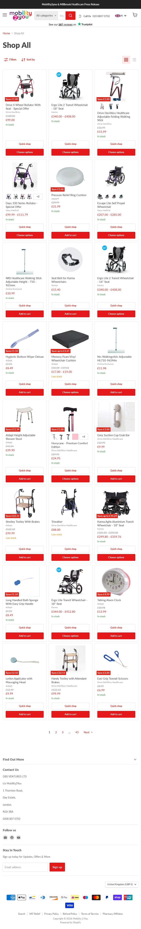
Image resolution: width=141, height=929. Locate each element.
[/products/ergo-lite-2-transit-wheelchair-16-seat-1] (116, 259)
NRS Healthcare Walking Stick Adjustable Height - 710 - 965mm (24, 281)
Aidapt (9, 360)
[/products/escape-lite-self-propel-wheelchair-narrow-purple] (116, 176)
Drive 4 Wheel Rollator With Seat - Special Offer (23, 106)
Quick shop (25, 143)
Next (87, 732)
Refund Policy (70, 913)
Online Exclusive (14, 289)
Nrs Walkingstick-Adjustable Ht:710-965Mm (114, 358)
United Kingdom (120, 884)
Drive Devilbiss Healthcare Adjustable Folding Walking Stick (113, 116)
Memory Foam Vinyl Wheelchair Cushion (63, 358)
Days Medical (12, 210)
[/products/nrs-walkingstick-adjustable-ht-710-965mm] (116, 338)
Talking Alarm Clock (109, 600)
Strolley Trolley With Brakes (23, 521)
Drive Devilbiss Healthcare (64, 525)
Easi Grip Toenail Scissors (112, 678)
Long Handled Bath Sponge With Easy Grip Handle (22, 601)
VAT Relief (34, 913)
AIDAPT (55, 198)
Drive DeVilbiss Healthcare (64, 450)
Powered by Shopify (70, 922)
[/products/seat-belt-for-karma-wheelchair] (70, 259)
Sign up (57, 867)
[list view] (134, 60)
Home (6, 33)
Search (21, 913)
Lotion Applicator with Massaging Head (19, 680)
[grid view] (126, 60)
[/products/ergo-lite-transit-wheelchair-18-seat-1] (70, 582)
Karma (54, 112)
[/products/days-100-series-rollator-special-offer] (24, 176)
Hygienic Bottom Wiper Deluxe (25, 356)
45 (77, 732)
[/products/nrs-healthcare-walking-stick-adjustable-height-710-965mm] (24, 259)
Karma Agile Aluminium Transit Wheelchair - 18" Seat (115, 523)
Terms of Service (90, 913)
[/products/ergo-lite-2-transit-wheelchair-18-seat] (70, 86)
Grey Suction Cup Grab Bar (113, 435)
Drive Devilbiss (13, 112)
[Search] (70, 15)
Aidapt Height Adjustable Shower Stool (20, 436)
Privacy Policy (51, 913)
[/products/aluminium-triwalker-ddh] (70, 503)
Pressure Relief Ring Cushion (68, 195)
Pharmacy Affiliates (113, 913)
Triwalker (56, 521)
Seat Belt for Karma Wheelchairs (63, 279)
